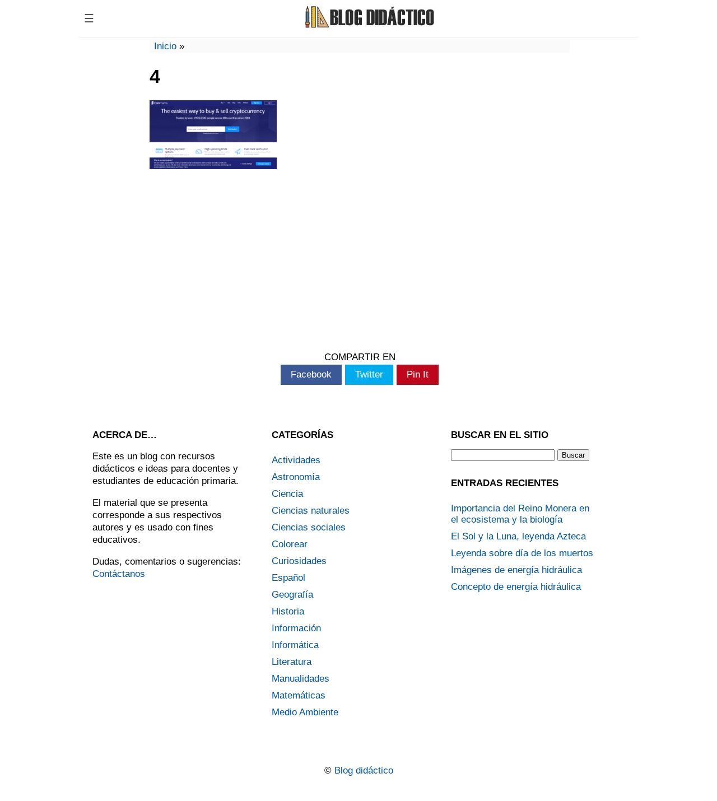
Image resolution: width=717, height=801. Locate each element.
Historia (288, 611)
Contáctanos (118, 574)
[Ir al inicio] (368, 27)
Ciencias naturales (311, 510)
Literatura (291, 661)
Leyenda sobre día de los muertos (522, 553)
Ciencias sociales (309, 527)
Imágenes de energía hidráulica (516, 570)
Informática (295, 645)
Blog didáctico (363, 770)
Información (296, 628)
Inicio (165, 46)
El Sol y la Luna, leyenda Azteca (518, 536)
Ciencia (287, 493)
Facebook (311, 374)
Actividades (296, 460)
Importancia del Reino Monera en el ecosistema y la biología (520, 514)
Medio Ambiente (305, 712)
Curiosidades (299, 561)
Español (288, 577)
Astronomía (296, 477)
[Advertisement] (360, 262)
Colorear (290, 544)
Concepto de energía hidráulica (516, 586)
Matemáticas (298, 695)
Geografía (292, 594)
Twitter (369, 374)
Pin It (418, 374)
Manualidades (300, 678)
